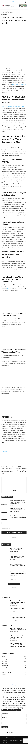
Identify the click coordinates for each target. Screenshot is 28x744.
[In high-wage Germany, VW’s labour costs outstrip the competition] (5, 558)
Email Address (5, 713)
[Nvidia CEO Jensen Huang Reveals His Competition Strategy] (5, 517)
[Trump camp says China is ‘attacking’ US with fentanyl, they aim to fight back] (5, 550)
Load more (13, 579)
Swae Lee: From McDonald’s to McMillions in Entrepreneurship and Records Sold (18, 502)
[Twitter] (11, 30)
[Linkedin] (18, 732)
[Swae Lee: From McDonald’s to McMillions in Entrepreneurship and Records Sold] (5, 502)
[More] (21, 30)
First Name (4, 717)
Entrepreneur (8, 11)
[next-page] (5, 523)
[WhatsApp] (18, 30)
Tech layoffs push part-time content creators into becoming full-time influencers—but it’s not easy (7, 470)
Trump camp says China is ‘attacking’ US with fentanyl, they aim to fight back (18, 550)
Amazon (9, 288)
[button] (5, 451)
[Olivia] (2, 27)
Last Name (4, 721)
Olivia (6, 27)
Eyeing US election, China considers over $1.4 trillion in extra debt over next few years (17, 566)
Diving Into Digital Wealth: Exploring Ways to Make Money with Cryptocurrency (17, 510)
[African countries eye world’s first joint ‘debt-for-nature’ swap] (5, 574)
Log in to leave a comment (14, 532)
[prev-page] (2, 523)
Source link (4, 448)
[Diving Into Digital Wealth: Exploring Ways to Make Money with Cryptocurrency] (5, 510)
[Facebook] (7, 30)
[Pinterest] (14, 30)
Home (2, 11)
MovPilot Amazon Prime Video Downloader (12, 106)
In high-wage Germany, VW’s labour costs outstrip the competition (17, 558)
